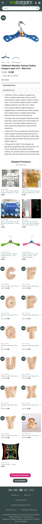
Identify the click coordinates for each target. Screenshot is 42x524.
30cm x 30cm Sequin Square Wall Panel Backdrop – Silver (10, 191)
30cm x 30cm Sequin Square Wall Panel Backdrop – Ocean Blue (10, 223)
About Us (27, 495)
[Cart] (39, 2)
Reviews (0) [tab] (8, 90)
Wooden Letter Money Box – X (31, 405)
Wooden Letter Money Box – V (31, 376)
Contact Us (15, 495)
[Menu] (2, 2)
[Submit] (38, 8)
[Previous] (4, 32)
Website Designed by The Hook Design (21, 517)
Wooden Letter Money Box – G (10, 315)
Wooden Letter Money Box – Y (10, 435)
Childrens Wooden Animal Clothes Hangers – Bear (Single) (9, 255)
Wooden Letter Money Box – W (10, 405)
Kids (8, 62)
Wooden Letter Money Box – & (31, 435)
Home (3, 62)
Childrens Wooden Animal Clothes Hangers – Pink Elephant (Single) (30, 255)
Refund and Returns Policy (21, 505)
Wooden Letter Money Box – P (31, 315)
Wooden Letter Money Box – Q (10, 346)
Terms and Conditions (29, 510)
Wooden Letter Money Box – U (10, 376)
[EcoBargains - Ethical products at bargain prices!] (21, 2)
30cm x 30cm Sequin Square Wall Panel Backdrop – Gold (31, 191)
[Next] (37, 32)
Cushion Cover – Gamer (8, 464)
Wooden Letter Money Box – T (31, 345)
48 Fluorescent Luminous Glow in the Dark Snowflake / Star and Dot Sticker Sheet (31, 223)
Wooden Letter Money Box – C (10, 286)
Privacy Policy (11, 510)
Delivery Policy (21, 500)
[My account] (36, 2)
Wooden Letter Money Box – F (31, 286)
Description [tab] (9, 85)
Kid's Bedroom (16, 62)
